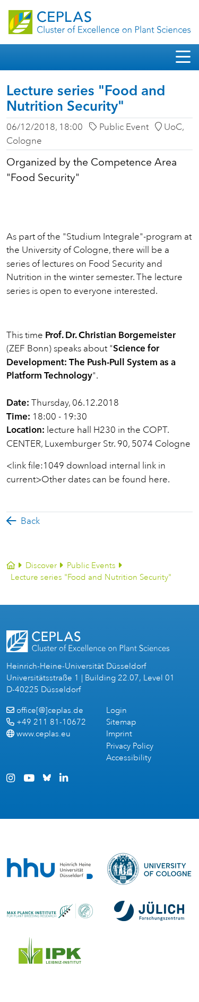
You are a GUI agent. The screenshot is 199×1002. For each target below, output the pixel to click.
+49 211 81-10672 (51, 722)
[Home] (10, 566)
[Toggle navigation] (183, 57)
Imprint (119, 734)
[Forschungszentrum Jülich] (149, 911)
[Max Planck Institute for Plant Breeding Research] (49, 911)
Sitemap (121, 722)
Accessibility (128, 758)
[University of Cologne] (149, 869)
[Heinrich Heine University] (49, 869)
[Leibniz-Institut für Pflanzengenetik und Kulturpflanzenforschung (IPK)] (50, 950)
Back (30, 521)
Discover (41, 566)
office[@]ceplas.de (49, 710)
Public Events (91, 566)
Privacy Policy (129, 746)
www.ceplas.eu (43, 734)
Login (116, 710)
